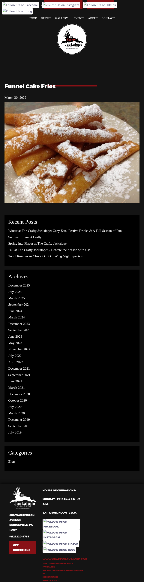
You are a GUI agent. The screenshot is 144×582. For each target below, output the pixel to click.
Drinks (46, 18)
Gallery (61, 18)
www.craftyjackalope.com (63, 559)
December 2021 (19, 368)
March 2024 (16, 317)
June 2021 (15, 381)
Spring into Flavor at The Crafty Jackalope (37, 243)
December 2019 (19, 419)
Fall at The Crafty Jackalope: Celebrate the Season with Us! (49, 250)
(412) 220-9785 (19, 536)
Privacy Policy (51, 580)
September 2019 (19, 426)
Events (79, 18)
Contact (108, 18)
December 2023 (19, 324)
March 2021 (16, 388)
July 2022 (15, 356)
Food (33, 18)
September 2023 (19, 330)
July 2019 (15, 432)
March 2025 (16, 298)
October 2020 (17, 400)
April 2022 (15, 362)
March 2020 (16, 413)
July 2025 (15, 292)
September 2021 (19, 375)
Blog (11, 461)
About (93, 18)
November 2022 (19, 349)
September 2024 (19, 304)
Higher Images (50, 577)
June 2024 (15, 311)
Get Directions (21, 547)
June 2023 (15, 336)
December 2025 (19, 285)
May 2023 (15, 343)
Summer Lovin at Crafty (25, 237)
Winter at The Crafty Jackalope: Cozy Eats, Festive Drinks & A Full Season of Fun (65, 231)
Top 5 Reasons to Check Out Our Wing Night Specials (45, 256)
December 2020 (19, 394)
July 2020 (15, 407)
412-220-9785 (47, 5)
